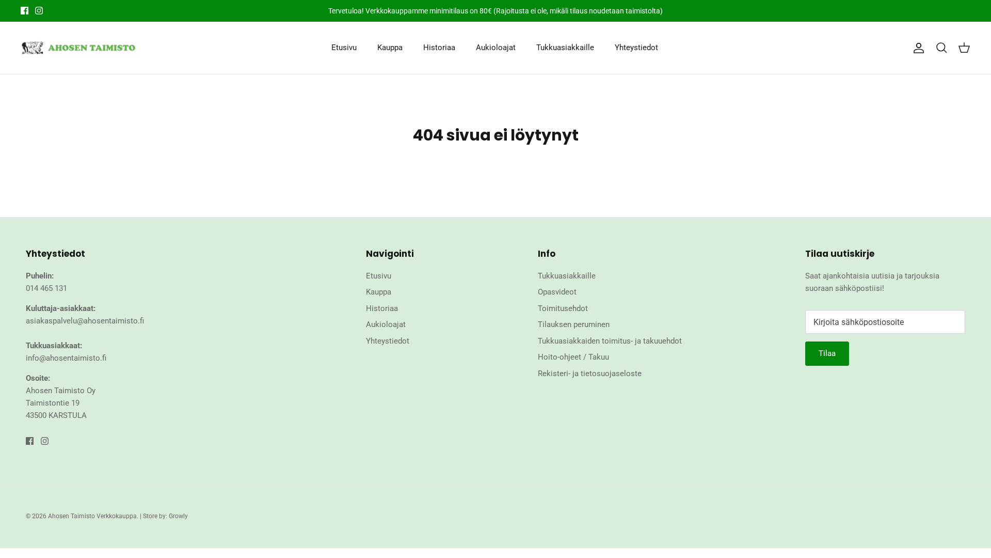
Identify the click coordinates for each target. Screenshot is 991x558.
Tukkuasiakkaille (565, 47)
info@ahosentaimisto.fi (66, 358)
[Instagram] (39, 10)
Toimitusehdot (563, 308)
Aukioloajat (496, 47)
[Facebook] (24, 10)
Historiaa (439, 47)
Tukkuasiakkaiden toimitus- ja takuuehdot (610, 341)
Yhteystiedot (636, 47)
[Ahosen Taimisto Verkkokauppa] (79, 48)
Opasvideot (557, 292)
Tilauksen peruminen (574, 324)
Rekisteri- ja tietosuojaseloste (590, 373)
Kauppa (390, 47)
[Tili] (916, 48)
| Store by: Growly (164, 516)
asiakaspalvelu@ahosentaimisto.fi (85, 321)
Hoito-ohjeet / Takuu (573, 357)
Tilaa (827, 353)
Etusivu (344, 47)
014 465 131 (46, 288)
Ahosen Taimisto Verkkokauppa (92, 516)
